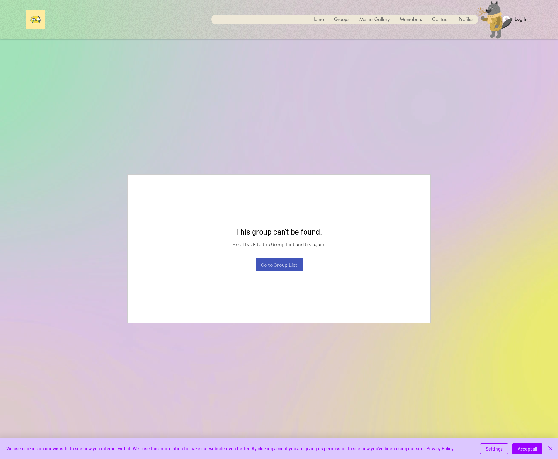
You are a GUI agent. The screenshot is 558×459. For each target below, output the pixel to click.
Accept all (527, 449)
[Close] (550, 448)
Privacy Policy (440, 448)
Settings (494, 449)
